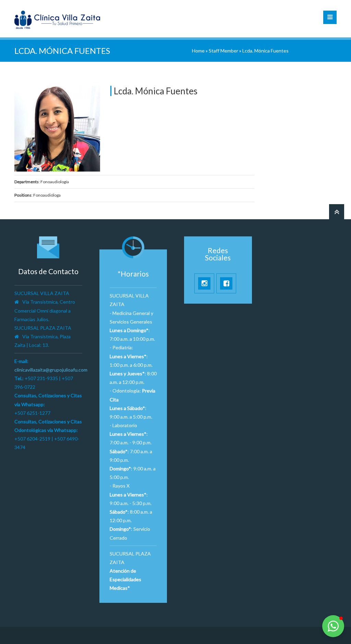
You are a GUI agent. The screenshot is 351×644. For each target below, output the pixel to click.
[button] (333, 626)
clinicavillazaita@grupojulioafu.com (50, 370)
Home (198, 51)
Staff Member (223, 51)
